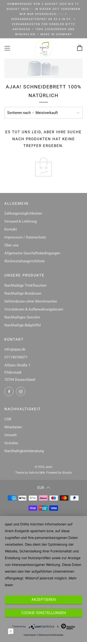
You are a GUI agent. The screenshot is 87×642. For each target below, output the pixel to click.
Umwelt (10, 435)
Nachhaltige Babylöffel (22, 325)
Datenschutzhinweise (51, 634)
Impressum (30, 634)
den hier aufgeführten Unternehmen (46, 571)
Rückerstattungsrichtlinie (24, 261)
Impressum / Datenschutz (25, 237)
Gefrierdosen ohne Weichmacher (30, 301)
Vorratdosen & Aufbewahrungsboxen (33, 309)
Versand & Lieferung (20, 221)
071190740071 (16, 357)
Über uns (11, 245)
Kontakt (10, 229)
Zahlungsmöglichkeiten (23, 213)
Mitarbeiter (13, 427)
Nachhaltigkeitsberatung (24, 451)
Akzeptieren (43, 599)
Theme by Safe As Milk (30, 472)
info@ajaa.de (14, 349)
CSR (7, 419)
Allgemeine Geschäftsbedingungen (32, 253)
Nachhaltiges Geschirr (22, 317)
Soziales (11, 443)
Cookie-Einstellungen (43, 612)
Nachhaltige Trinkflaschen (25, 285)
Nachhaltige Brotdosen (22, 293)
